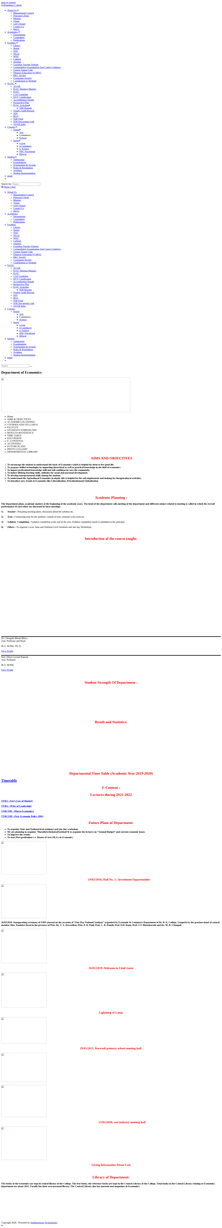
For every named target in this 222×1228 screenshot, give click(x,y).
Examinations (19, 344)
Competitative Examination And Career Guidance (37, 249)
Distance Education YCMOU (27, 254)
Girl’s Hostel (19, 205)
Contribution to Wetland (24, 262)
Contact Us (18, 208)
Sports (16, 230)
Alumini (17, 243)
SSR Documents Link (23, 303)
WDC (16, 238)
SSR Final (18, 300)
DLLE (16, 235)
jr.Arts (22, 325)
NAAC (10, 265)
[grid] (44, 589)
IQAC (16, 273)
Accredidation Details (23, 281)
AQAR (16, 268)
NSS (15, 233)
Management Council (23, 195)
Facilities (11, 224)
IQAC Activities (21, 287)
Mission (17, 200)
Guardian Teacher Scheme (26, 246)
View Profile (7, 651)
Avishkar (17, 352)
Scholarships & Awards (24, 347)
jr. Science (24, 330)
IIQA (15, 298)
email (9, 357)
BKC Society (19, 257)
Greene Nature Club (23, 252)
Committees (19, 219)
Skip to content (8, 2)
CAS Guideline (20, 276)
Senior (16, 311)
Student (10, 338)
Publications (19, 222)
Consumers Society (22, 260)
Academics (12, 214)
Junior (16, 322)
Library (16, 227)
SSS (15, 295)
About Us (12, 192)
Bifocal (22, 336)
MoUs (16, 211)
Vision (16, 203)
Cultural (17, 241)
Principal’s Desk (21, 197)
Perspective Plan (21, 284)
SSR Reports (25, 290)
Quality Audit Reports (23, 292)
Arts (21, 314)
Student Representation (24, 355)
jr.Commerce (25, 328)
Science (23, 319)
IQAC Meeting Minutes (24, 271)
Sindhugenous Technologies (43, 1222)
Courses (11, 309)
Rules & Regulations (23, 349)
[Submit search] (31, 366)
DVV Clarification (22, 279)
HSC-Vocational (27, 333)
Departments (19, 216)
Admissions (18, 341)
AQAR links (19, 306)
